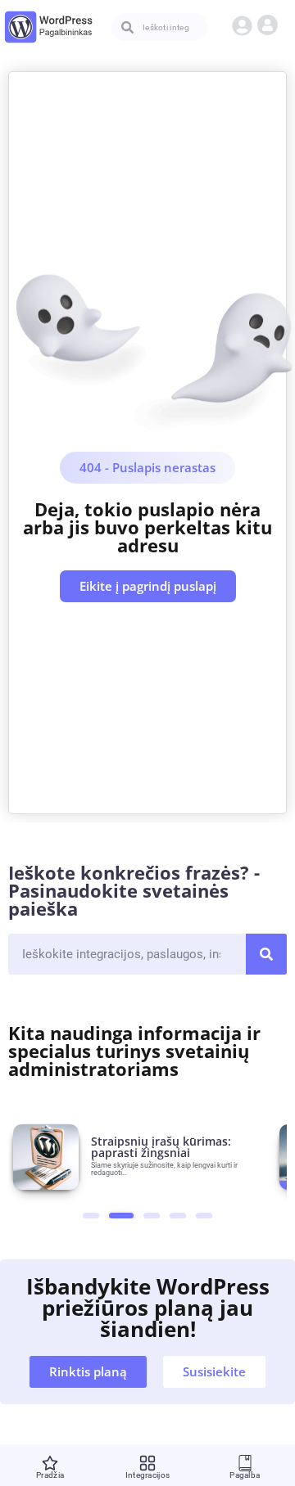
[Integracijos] (147, 1463)
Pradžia (50, 1474)
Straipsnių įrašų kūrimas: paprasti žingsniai (161, 1146)
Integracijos (147, 1474)
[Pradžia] (50, 1463)
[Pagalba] (245, 1463)
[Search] (266, 954)
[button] (244, 25)
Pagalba (244, 1474)
